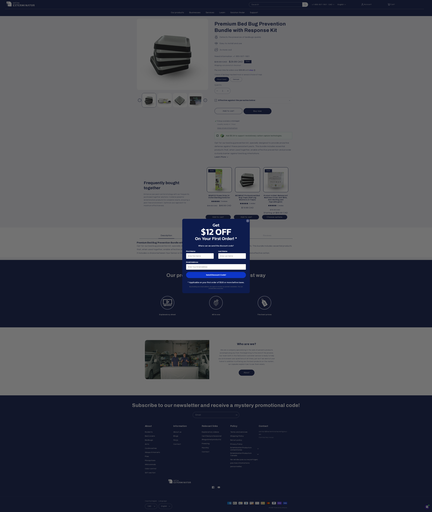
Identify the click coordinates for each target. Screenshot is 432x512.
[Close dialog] (248, 221)
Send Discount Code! (216, 275)
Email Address (192, 262)
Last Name (222, 251)
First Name (190, 251)
